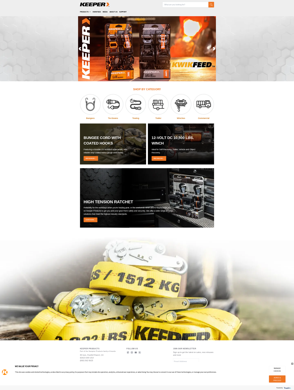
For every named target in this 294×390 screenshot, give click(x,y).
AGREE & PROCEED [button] (277, 379)
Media (105, 12)
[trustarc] (287, 388)
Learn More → (90, 219)
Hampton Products (96, 351)
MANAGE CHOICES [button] (277, 369)
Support (123, 12)
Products (84, 12)
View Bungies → (90, 158)
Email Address (180, 361)
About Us (113, 12)
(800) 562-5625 (86, 361)
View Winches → (158, 158)
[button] (292, 364)
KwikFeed (97, 12)
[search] (211, 4)
